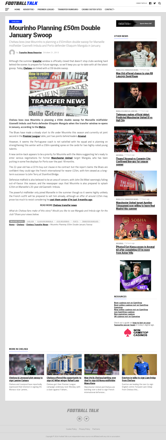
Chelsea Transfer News (37, 224)
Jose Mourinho (63, 221)
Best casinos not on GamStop (128, 302)
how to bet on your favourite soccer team (132, 324)
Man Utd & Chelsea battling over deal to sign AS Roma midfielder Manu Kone (100, 380)
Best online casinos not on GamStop (131, 305)
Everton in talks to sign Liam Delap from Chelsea (139, 379)
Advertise (28, 9)
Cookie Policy (71, 429)
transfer (37, 61)
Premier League (46, 9)
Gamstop (118, 307)
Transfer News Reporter (30, 52)
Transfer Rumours (68, 9)
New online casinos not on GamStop (131, 309)
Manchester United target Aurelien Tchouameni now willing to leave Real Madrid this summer (135, 205)
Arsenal (82, 136)
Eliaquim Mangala (45, 221)
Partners (96, 429)
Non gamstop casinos (124, 314)
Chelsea (27, 68)
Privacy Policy (84, 429)
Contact (109, 9)
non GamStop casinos (124, 311)
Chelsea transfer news (65, 205)
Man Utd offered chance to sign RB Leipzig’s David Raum (134, 75)
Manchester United (62, 158)
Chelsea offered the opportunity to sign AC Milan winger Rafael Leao (64, 379)
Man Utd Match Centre (126, 111)
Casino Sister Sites (92, 9)
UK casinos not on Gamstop (127, 316)
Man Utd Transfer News (127, 70)
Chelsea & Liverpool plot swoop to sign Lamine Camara (26, 379)
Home (17, 9)
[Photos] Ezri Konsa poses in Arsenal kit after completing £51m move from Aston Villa (135, 249)
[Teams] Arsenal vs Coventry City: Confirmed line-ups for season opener (133, 161)
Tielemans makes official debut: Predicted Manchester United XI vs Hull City (134, 117)
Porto (75, 221)
